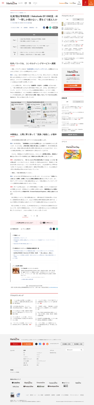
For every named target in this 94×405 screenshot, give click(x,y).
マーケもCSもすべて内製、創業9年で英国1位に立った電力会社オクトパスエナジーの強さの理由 (23, 312)
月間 (78, 19)
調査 (37, 358)
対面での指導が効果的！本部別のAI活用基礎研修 (31, 48)
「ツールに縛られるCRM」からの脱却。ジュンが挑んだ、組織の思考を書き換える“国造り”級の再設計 (23, 301)
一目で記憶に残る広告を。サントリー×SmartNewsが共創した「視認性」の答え (22, 307)
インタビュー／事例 (15, 27)
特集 (30, 3)
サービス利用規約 (64, 395)
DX (36, 27)
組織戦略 (25, 27)
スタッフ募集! (40, 395)
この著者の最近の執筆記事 (27, 279)
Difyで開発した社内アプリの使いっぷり (29, 41)
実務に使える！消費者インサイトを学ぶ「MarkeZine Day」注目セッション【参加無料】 (72, 130)
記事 (26, 3)
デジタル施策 (26, 360)
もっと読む (15, 258)
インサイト (26, 356)
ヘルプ (27, 395)
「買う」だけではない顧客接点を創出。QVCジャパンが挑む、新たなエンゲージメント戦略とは (72, 107)
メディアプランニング (41, 360)
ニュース (20, 3)
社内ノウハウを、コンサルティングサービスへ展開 (32, 52)
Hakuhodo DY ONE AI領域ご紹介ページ (23, 243)
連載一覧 (25, 363)
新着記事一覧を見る (72, 134)
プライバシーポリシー (74, 395)
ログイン (73, 89)
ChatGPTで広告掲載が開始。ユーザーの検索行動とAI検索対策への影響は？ (47, 319)
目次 (34, 34)
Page (14, 40)
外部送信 (82, 395)
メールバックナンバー (73, 82)
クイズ (38, 356)
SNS (38, 365)
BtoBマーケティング (28, 358)
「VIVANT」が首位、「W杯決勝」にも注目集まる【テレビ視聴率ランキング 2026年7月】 (48, 308)
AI (21, 27)
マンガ (38, 354)
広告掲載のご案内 (66, 344)
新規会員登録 (73, 85)
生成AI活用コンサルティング (20, 238)
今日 (67, 19)
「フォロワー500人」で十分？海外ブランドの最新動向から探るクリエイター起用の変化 (48, 301)
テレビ (38, 363)
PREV (25, 215)
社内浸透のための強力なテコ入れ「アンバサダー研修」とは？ (34, 45)
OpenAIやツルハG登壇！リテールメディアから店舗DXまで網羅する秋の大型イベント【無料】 (72, 118)
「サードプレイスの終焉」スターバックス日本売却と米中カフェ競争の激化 (22, 323)
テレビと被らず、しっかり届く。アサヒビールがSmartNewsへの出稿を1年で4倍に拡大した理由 (23, 318)
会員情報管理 (47, 395)
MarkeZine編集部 (27, 22)
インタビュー (39, 352)
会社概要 (58, 395)
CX (24, 354)
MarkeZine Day (53, 352)
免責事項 (53, 395)
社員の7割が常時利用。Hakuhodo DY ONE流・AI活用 (32, 39)
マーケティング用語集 (14, 372)
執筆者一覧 (26, 365)
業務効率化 (31, 27)
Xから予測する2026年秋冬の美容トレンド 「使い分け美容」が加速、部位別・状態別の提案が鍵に (48, 314)
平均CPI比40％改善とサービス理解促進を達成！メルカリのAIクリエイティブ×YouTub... (34, 251)
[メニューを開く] (3, 3)
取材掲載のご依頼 (78, 344)
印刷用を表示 (15, 229)
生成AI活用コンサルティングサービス (37, 69)
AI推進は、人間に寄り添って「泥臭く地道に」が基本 (32, 54)
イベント (35, 3)
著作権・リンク (33, 395)
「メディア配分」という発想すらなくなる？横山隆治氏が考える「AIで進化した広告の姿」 (47, 324)
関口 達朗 (20, 22)
